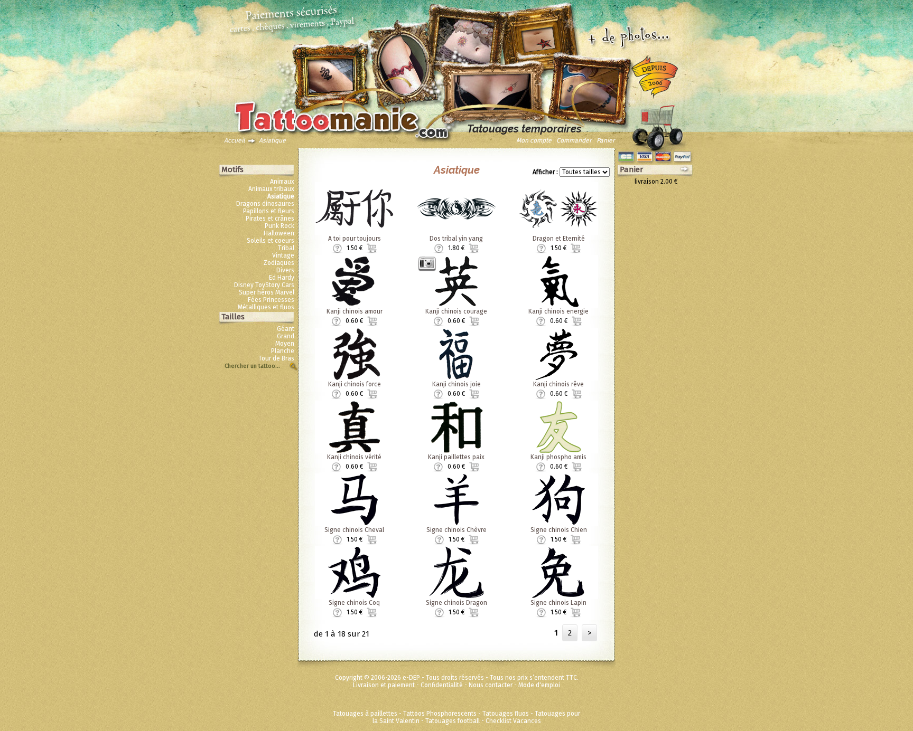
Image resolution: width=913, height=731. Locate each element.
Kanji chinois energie (558, 311)
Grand (285, 336)
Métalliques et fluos (266, 307)
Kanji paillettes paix (456, 457)
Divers (285, 270)
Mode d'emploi (539, 685)
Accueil (234, 140)
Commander (574, 140)
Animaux (282, 181)
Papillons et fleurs (268, 211)
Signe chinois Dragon (456, 602)
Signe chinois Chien (558, 530)
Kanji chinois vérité (354, 457)
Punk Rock (279, 226)
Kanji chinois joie (456, 384)
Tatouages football (452, 721)
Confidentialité (442, 685)
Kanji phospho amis (558, 457)
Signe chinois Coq (354, 602)
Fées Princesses (271, 299)
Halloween (279, 233)
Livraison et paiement (384, 685)
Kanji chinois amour (355, 311)
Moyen (284, 343)
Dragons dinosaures (265, 203)
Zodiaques (279, 263)
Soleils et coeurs (270, 240)
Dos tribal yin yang (456, 238)
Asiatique (272, 140)
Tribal (286, 248)
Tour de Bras (276, 358)
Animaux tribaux (271, 189)
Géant (285, 329)
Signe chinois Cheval (354, 530)
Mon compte (534, 140)
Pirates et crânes (270, 218)
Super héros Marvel (266, 292)
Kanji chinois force (354, 384)
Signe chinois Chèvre (456, 530)
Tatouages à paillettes (365, 713)
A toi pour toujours (354, 238)
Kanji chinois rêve (558, 384)
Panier (606, 140)
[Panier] (657, 125)
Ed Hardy (281, 277)
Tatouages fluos (505, 713)
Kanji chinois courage (456, 311)
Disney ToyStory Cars (264, 285)
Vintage (283, 255)
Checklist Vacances (513, 721)
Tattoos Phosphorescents (440, 713)
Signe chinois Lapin (558, 602)
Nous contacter (491, 685)
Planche (282, 351)
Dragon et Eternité (559, 238)
